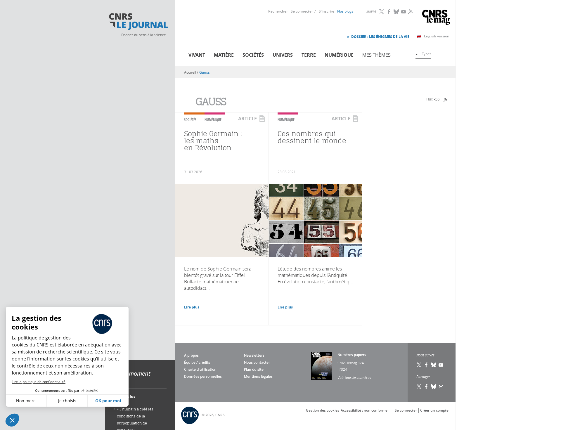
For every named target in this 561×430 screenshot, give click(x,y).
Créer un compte (434, 410)
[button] (12, 420)
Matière (224, 55)
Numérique (339, 55)
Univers (283, 55)
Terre (309, 55)
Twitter (382, 11)
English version (436, 36)
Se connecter (302, 11)
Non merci (26, 400)
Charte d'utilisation (200, 369)
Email (441, 386)
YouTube (404, 11)
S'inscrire (326, 11)
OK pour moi (108, 400)
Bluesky (396, 11)
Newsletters (254, 355)
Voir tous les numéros (354, 377)
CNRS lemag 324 (350, 362)
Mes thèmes (376, 55)
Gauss (204, 72)
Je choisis (67, 400)
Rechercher (278, 11)
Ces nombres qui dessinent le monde (312, 137)
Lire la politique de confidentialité (38, 381)
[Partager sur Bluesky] (434, 386)
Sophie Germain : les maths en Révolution (213, 140)
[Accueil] (138, 21)
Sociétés (253, 55)
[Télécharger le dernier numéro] (321, 366)
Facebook (389, 11)
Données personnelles (203, 376)
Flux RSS (433, 99)
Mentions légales (258, 376)
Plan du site (254, 369)
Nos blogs (345, 11)
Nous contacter (257, 362)
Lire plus (191, 307)
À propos (191, 355)
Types (426, 53)
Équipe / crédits (197, 362)
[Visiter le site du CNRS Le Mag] (436, 18)
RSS (410, 11)
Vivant (196, 55)
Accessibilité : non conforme (364, 410)
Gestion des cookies (322, 410)
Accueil (190, 72)
